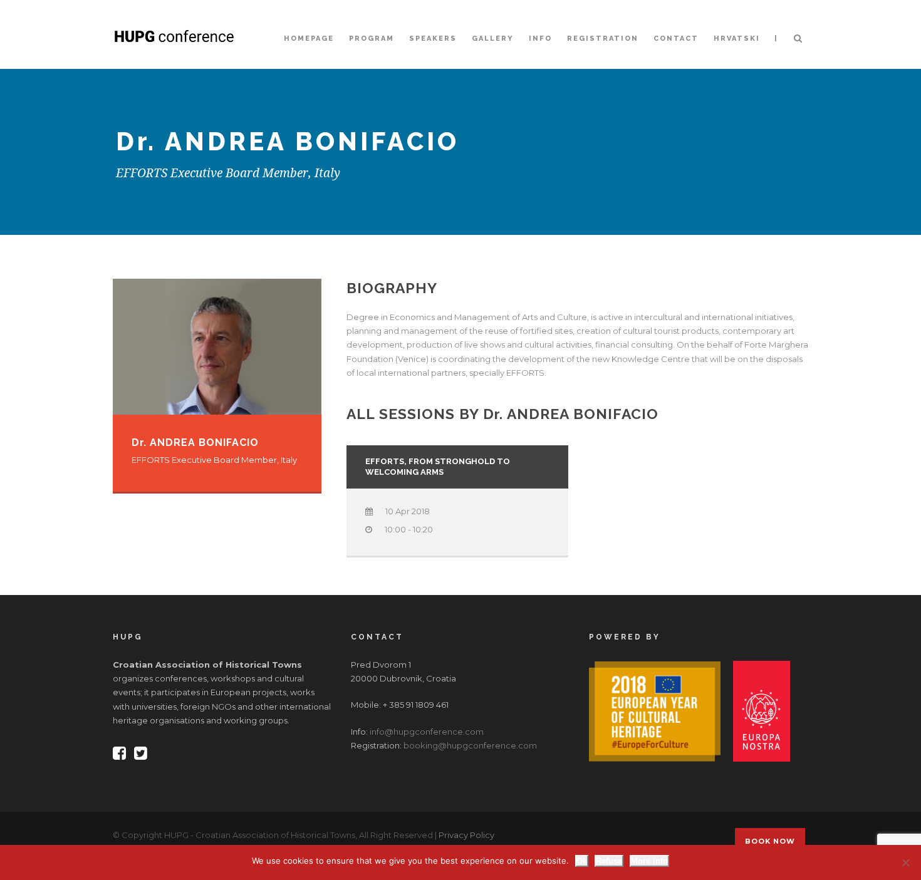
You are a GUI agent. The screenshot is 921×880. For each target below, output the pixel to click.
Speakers (433, 38)
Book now (770, 841)
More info (649, 861)
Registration (602, 38)
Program (371, 38)
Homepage (309, 38)
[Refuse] (905, 862)
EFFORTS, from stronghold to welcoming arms (437, 467)
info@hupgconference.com (427, 732)
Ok (581, 861)
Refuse (609, 861)
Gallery (493, 38)
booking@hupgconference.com (470, 745)
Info (540, 38)
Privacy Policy (466, 835)
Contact (676, 38)
